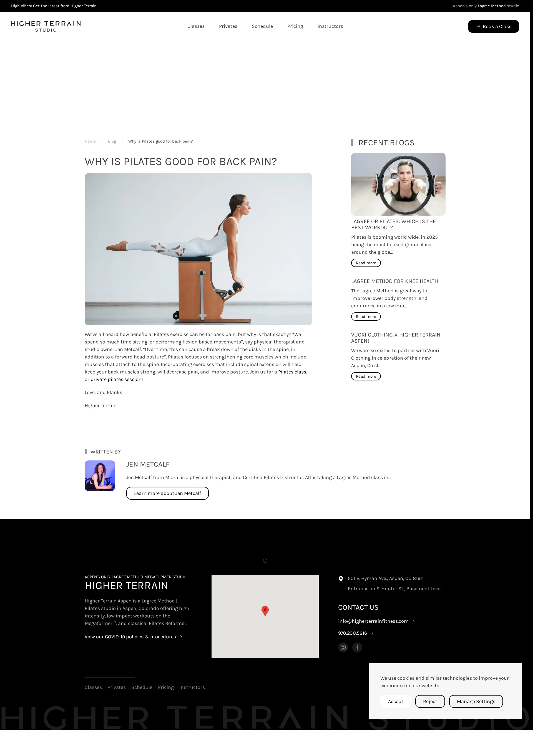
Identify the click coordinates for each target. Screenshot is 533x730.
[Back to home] (46, 26)
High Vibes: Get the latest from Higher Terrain (54, 5)
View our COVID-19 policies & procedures (130, 637)
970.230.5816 (352, 633)
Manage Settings (476, 701)
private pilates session (116, 379)
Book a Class (497, 26)
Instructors (330, 26)
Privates (228, 26)
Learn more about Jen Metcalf (167, 493)
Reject (430, 701)
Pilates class (292, 372)
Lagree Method (492, 5)
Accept (395, 701)
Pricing (295, 26)
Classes (196, 26)
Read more (366, 262)
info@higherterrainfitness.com (373, 621)
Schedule (262, 26)
